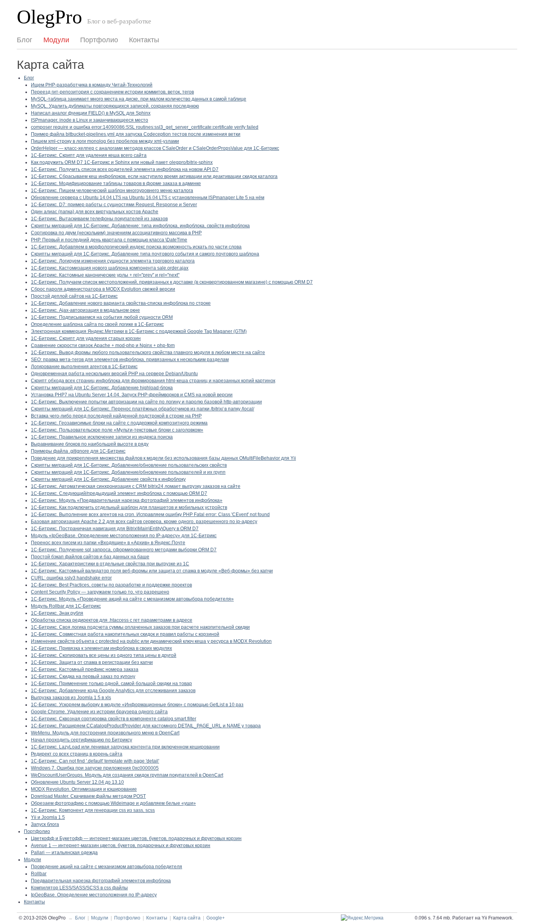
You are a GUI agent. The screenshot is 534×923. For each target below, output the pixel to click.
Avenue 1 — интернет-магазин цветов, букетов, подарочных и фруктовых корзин (120, 845)
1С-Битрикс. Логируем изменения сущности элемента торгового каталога (113, 261)
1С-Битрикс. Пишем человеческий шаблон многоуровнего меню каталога (112, 190)
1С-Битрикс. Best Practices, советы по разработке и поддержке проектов (111, 585)
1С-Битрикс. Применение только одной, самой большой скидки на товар (111, 683)
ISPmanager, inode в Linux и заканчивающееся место (89, 120)
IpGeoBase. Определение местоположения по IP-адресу (94, 895)
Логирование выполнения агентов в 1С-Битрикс (84, 366)
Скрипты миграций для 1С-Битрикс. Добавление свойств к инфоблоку (108, 479)
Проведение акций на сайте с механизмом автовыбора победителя (106, 866)
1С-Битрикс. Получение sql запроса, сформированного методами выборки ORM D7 (124, 549)
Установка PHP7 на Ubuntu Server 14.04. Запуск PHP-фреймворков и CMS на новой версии (132, 395)
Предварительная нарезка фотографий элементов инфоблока (101, 880)
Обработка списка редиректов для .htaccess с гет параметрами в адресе (111, 620)
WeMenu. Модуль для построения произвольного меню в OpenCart (105, 733)
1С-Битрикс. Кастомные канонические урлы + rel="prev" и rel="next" (105, 275)
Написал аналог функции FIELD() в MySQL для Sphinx (91, 113)
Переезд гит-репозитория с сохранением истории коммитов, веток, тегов (112, 92)
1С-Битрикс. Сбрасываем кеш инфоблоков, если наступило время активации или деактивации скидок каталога (154, 176)
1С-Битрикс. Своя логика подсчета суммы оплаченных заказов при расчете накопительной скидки (140, 627)
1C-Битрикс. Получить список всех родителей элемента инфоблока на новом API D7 (125, 169)
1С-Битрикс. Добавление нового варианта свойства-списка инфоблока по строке (121, 303)
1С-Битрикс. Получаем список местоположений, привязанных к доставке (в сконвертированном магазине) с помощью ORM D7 (172, 282)
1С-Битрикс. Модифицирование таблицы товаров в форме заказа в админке (116, 183)
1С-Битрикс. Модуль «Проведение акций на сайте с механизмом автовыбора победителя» (132, 599)
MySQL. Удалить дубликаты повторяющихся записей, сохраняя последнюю (115, 106)
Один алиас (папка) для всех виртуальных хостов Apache (94, 211)
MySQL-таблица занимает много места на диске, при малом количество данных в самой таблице (138, 99)
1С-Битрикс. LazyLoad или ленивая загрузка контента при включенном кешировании (125, 747)
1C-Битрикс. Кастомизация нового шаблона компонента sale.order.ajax (109, 268)
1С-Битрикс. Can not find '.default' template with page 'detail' (95, 761)
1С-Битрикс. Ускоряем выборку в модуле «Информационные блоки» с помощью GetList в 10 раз (137, 704)
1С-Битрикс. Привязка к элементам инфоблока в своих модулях (101, 648)
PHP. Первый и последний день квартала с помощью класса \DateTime (109, 240)
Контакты (144, 40)
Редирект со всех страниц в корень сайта (76, 754)
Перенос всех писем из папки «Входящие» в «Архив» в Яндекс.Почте (108, 542)
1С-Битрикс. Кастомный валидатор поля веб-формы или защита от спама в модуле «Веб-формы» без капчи (152, 571)
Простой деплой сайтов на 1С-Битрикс (74, 296)
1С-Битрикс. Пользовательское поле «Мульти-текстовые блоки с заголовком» (117, 430)
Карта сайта (187, 918)
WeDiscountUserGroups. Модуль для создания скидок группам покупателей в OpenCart (127, 775)
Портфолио (99, 40)
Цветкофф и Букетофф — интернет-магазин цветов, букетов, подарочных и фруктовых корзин (136, 838)
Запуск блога (45, 824)
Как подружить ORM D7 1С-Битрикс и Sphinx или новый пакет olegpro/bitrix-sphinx (122, 162)
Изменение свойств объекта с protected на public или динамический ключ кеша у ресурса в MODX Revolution (151, 641)
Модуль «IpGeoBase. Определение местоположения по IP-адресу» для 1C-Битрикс (124, 535)
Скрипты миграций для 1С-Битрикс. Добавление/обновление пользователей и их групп (128, 472)
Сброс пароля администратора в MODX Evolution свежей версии (103, 289)
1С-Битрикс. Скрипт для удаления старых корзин (86, 338)
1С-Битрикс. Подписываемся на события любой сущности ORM (102, 317)
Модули (56, 40)
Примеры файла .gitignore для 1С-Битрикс (78, 451)
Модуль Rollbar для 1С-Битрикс (66, 606)
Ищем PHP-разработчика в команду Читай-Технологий (91, 85)
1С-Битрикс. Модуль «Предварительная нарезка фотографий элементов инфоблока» (126, 500)
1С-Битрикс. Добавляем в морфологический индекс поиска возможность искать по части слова (136, 247)
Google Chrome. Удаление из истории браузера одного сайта (99, 711)
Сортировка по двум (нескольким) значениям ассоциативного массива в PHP (116, 233)
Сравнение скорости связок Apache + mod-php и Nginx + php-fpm (103, 345)
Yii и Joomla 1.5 (48, 817)
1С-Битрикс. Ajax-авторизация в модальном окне (85, 310)
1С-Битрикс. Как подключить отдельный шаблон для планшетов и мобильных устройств (129, 507)
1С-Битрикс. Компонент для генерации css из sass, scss (93, 810)
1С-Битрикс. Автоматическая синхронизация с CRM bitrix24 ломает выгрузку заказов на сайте (135, 486)
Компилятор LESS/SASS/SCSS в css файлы (79, 888)
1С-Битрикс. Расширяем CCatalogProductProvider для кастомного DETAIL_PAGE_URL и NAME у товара (146, 726)
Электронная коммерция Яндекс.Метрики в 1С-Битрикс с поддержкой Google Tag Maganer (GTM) (139, 331)
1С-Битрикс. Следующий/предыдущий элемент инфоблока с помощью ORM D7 (119, 493)
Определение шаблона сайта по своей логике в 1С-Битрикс (97, 324)
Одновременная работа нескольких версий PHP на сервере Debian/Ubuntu (114, 373)
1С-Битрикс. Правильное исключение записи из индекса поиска (102, 437)
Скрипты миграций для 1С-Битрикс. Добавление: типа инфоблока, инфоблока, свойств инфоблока (140, 226)
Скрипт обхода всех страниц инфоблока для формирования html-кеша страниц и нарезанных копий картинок (153, 380)
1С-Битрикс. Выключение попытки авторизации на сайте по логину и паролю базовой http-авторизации (146, 402)
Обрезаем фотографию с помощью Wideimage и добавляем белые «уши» (113, 803)
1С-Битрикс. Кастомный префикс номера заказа (84, 669)
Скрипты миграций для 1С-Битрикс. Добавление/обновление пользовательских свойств (129, 465)
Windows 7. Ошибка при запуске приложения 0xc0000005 (95, 768)
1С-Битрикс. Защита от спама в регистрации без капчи (92, 662)
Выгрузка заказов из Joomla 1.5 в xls (71, 697)
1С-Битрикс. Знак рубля (57, 613)
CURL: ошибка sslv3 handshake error (71, 578)
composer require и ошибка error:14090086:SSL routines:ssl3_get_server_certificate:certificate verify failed (144, 127)
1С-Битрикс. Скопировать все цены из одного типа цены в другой (103, 655)
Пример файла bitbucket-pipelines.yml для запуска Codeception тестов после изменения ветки (135, 134)
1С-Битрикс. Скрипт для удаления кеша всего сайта (89, 155)
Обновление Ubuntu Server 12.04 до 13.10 (77, 782)
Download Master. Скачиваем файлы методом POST (88, 796)
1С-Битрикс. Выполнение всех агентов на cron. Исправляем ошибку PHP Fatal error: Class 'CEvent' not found (150, 514)
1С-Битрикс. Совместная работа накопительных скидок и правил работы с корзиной (125, 634)
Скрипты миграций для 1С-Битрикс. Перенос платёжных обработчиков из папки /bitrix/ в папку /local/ (142, 409)
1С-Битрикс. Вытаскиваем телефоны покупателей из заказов (99, 218)
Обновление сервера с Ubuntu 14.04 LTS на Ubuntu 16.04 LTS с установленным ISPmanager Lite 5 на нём (147, 197)
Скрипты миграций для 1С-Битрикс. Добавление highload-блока (102, 387)
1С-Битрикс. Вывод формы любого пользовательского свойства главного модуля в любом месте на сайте (148, 352)
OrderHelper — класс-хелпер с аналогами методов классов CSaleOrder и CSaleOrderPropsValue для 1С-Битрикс (155, 148)
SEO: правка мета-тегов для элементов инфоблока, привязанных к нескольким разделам (130, 359)
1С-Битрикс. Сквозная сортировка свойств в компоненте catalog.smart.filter (113, 718)
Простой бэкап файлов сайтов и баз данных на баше (90, 557)
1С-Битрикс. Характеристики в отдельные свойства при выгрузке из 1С (110, 564)
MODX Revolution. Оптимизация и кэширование (84, 789)
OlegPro (49, 17)
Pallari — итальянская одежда (64, 852)
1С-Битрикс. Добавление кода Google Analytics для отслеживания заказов (113, 690)
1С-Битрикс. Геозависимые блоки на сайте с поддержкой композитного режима (119, 423)
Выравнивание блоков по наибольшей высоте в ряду (90, 444)
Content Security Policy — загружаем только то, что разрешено (100, 592)
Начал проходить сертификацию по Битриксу (81, 740)
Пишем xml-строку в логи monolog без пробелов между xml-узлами (105, 141)
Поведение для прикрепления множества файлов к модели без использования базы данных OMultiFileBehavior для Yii (163, 458)
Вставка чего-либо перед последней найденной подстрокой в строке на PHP (116, 416)
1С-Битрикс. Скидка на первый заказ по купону (83, 676)
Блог (24, 40)
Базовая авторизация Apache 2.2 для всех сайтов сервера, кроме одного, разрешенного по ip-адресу (144, 521)
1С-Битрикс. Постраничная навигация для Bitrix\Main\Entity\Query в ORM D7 (115, 528)
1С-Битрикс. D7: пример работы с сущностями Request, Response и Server (114, 204)
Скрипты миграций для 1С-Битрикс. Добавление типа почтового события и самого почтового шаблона (145, 254)
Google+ (215, 918)
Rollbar (39, 873)
